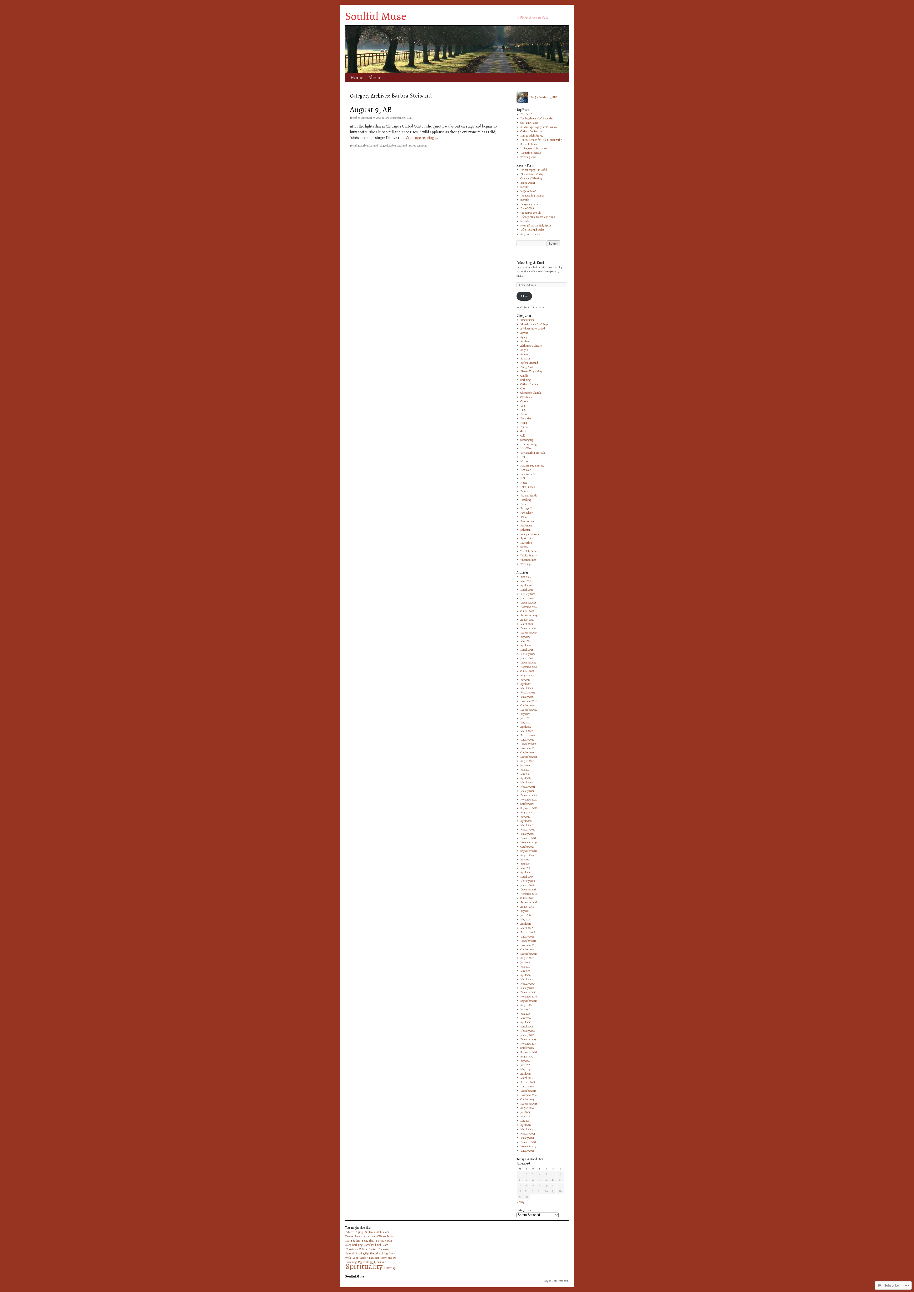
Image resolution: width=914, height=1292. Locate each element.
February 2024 (527, 654)
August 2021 (527, 761)
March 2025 (526, 624)
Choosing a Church (530, 393)
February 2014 (527, 1133)
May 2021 (525, 774)
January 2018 (527, 936)
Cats (522, 388)
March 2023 (526, 688)
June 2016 (525, 1014)
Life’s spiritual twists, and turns (537, 217)
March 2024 (526, 650)
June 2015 (525, 1065)
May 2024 (525, 641)
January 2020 (527, 834)
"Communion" (527, 320)
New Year (525, 470)
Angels (524, 350)
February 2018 (527, 932)
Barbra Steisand (369, 145)
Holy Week (526, 448)
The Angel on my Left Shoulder (536, 118)
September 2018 (528, 902)
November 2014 (528, 1095)
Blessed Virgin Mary (531, 371)
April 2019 (525, 872)
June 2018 (525, 915)
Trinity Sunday (528, 555)
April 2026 (526, 585)
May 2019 (525, 868)
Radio (523, 517)
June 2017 (525, 966)
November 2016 (528, 996)
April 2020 (526, 821)
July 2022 (525, 714)
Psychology (526, 513)
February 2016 (527, 1031)
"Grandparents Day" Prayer (534, 324)
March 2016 (526, 1026)
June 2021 (525, 769)
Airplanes (525, 341)
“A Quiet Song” (528, 191)
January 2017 (527, 988)
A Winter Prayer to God (532, 328)
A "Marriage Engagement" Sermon (538, 127)
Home (356, 77)
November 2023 (528, 667)
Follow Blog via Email (531, 262)
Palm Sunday (527, 487)
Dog (522, 406)
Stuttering (526, 543)
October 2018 (527, 898)
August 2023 (527, 675)
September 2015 (528, 1052)
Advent (524, 333)
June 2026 (525, 577)
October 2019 (527, 847)
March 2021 (526, 782)
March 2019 (526, 877)
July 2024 (525, 637)
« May (520, 1202)
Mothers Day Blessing (532, 465)
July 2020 (525, 817)
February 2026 (527, 594)
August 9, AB (371, 109)
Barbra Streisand (397, 145)
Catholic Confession (531, 131)
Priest (523, 504)
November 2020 (528, 799)
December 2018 (528, 889)
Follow (524, 296)
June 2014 (525, 1116)
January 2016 (527, 1035)
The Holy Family (529, 551)
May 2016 (525, 1018)
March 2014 (526, 1129)
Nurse (523, 483)
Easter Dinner (527, 183)
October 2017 (527, 949)
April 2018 (526, 924)
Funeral (524, 427)
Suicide (524, 547)
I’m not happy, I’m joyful (533, 170)
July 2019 (525, 859)
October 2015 (527, 1048)
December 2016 (528, 992)
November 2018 (528, 894)
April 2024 (525, 645)
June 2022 (525, 718)
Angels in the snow (530, 234)
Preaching (525, 500)
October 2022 (527, 705)
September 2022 (528, 710)
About (374, 77)
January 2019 (527, 885)
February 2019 (527, 881)
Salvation (525, 530)
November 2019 (528, 842)
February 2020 (527, 829)
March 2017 (526, 979)
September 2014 (528, 1103)
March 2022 (526, 731)
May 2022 (525, 722)
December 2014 (528, 1091)
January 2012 (527, 1151)
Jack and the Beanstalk (532, 453)
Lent (522, 457)
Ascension (525, 354)
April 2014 (525, 1125)
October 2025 (527, 611)
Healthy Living (528, 444)
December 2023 (528, 662)
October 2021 (527, 752)
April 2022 (525, 727)
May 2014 (525, 1121)
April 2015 (525, 1074)
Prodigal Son (527, 508)
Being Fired (526, 367)
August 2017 (527, 958)
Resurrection (527, 521)
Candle (524, 376)
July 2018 (525, 911)
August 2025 (527, 620)
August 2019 (527, 855)
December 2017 (528, 941)
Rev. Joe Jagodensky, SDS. (398, 118)
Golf (522, 435)
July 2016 (525, 1009)
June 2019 (525, 864)
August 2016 (527, 1005)
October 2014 (527, 1099)
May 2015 (525, 1069)
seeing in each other (530, 534)
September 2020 (528, 808)
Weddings (525, 564)
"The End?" (526, 114)
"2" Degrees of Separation (533, 148)
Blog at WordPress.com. (556, 1281)
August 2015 (527, 1056)
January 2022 (527, 740)
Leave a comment (418, 145)
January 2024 (527, 658)
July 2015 (525, 1061)
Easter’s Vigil (527, 208)
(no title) (525, 187)
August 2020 (527, 812)
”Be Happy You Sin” (531, 213)
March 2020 (526, 825)
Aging (523, 337)
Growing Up (526, 440)
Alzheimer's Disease (530, 346)
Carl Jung (525, 380)
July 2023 (525, 680)
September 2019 (528, 851)
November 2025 (528, 607)
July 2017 (525, 962)
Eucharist (525, 418)
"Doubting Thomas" (531, 153)
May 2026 (525, 581)
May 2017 (525, 971)
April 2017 (525, 975)
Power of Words (528, 495)
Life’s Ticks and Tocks (532, 230)
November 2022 (528, 701)
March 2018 (526, 928)
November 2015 (528, 1044)
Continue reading (422, 137)
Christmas (526, 397)
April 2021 (525, 778)
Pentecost (525, 491)
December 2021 (528, 744)
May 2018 (525, 919)
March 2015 (526, 1078)
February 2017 (527, 984)
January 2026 (527, 598)
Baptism (525, 358)
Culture (524, 401)
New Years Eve (528, 474)
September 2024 (528, 632)
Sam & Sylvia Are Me (531, 136)
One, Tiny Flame (529, 123)
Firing (523, 423)
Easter (523, 414)
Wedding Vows (528, 157)
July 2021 (525, 765)
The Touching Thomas (532, 195)
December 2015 (528, 1039)
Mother (524, 461)
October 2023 (527, 671)
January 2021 (527, 791)
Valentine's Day (528, 560)
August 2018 (527, 907)
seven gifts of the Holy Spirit (535, 225)
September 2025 (528, 615)
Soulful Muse (375, 16)
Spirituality (526, 538)
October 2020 (527, 804)
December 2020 (528, 795)
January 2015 (527, 1086)
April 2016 (525, 1022)
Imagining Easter (529, 204)
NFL (522, 478)
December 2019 (528, 838)
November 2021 (528, 748)
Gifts (523, 431)
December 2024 (528, 628)
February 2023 (527, 692)
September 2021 (528, 757)
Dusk (523, 410)
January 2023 (527, 697)
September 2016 (528, 1001)
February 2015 (527, 1082)
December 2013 (528, 1142)
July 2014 (525, 1112)
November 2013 (528, 1146)
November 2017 (528, 945)
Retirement (526, 525)
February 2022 (527, 735)
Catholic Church (529, 384)
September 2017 (528, 954)
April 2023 (525, 684)
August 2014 (527, 1108)
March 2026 (526, 590)
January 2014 (527, 1138)
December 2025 (528, 602)
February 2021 (527, 787)
